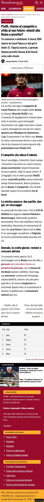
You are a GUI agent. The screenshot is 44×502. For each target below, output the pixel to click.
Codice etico (10, 475)
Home (3, 14)
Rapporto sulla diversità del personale (20, 484)
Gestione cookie (39, 500)
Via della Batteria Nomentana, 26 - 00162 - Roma (19, 499)
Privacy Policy (11, 436)
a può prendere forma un (21, 263)
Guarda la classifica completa (35, 359)
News (3, 8)
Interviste (28, 8)
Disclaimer (10, 441)
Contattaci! (7, 425)
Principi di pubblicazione (15, 450)
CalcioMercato (15, 8)
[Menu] (41, 2)
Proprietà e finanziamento (16, 466)
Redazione (10, 445)
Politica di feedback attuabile (17, 455)
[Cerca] (37, 2)
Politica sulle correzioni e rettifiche (19, 470)
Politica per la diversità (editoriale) (19, 480)
